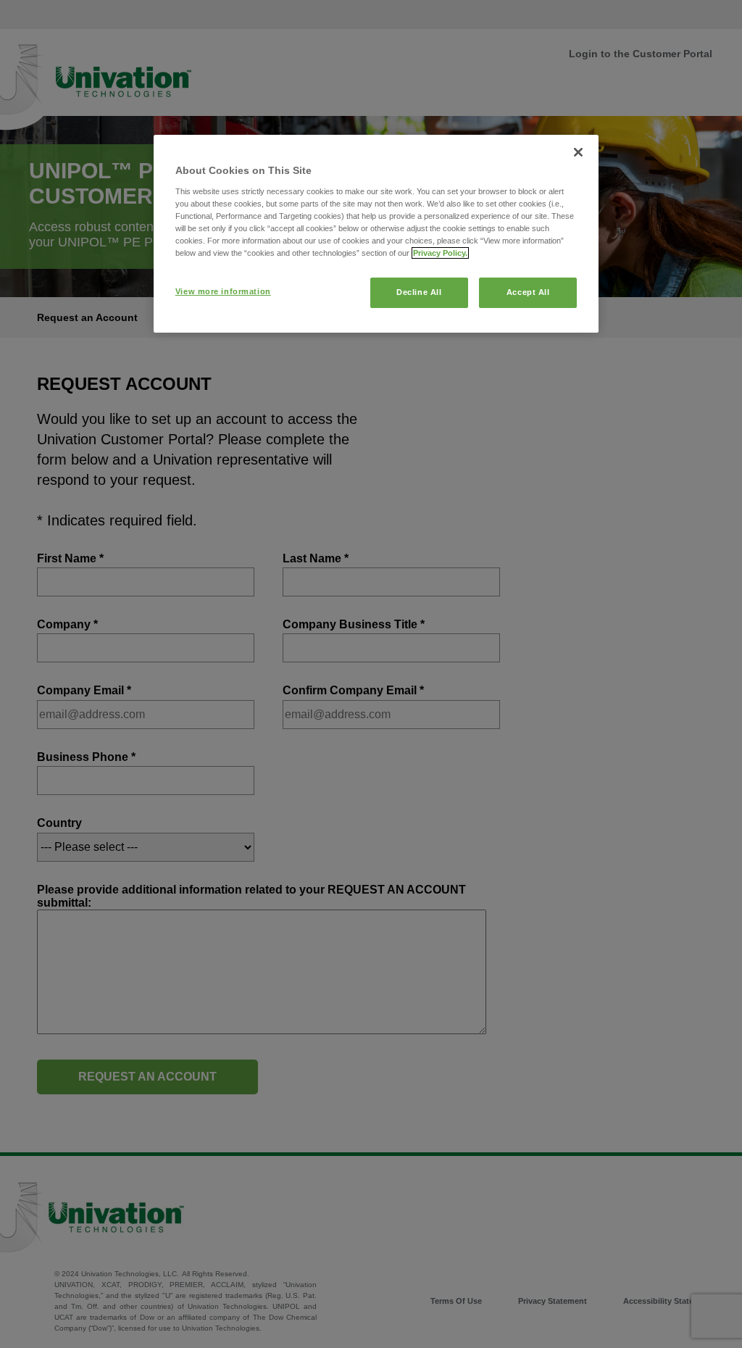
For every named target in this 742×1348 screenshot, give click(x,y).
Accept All (528, 292)
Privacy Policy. (440, 253)
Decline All (418, 292)
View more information (223, 291)
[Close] (578, 152)
